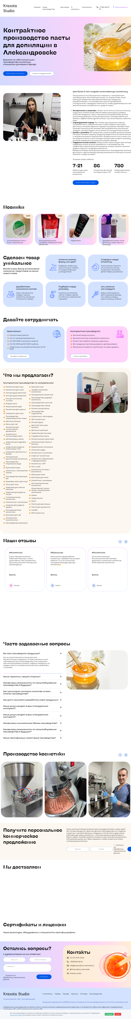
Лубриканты (37, 498)
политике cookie (16, 1015)
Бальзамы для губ (13, 515)
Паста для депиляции (40, 504)
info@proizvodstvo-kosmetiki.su (82, 966)
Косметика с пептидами (42, 416)
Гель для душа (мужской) (16, 396)
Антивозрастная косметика (13, 511)
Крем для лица (37, 387)
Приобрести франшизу (18, 356)
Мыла (33, 501)
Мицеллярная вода (14, 407)
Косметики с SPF (38, 464)
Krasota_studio (75, 973)
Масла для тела (38, 475)
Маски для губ (12, 424)
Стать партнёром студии (86, 182)
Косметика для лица (14, 387)
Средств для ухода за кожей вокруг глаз (15, 448)
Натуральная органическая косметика (16, 458)
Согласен (109, 1014)
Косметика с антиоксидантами (14, 435)
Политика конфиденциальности (95, 1002)
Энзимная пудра (38, 450)
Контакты (87, 7)
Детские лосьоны (13, 421)
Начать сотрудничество (42, 73)
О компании (75, 8)
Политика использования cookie (117, 1002)
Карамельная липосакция (42, 447)
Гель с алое (35, 467)
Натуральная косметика (42, 395)
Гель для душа (37, 422)
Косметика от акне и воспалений (40, 471)
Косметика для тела (15, 390)
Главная (37, 7)
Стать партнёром (80, 356)
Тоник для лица (12, 484)
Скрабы (34, 510)
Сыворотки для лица (14, 413)
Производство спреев (40, 406)
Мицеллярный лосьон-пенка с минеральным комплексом (40, 490)
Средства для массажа (41, 433)
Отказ (118, 1014)
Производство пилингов (41, 403)
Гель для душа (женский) (16, 393)
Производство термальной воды (13, 463)
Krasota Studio (10, 8)
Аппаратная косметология (12, 519)
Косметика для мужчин (16, 409)
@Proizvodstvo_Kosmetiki (80, 969)
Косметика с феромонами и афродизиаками (42, 460)
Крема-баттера (13, 468)
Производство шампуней (17, 523)
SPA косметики (37, 513)
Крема (34, 495)
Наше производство (48, 8)
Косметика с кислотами (41, 453)
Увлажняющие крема (15, 439)
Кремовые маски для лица (17, 481)
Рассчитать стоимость (15, 73)
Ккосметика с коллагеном (17, 502)
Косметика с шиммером (41, 480)
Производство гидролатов (37, 412)
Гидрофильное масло (40, 436)
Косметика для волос (40, 408)
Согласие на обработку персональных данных (120, 849)
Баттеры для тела (39, 477)
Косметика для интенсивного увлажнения (12, 429)
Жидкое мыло (11, 404)
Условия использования (77, 1002)
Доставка (65, 7)
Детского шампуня (39, 430)
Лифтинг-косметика (40, 456)
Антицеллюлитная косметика (39, 484)
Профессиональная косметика (39, 391)
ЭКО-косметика (38, 419)
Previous (120, 542)
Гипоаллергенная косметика (13, 498)
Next (126, 542)
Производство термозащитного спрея (16, 417)
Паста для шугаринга (40, 507)
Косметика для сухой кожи (42, 439)
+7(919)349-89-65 (76, 962)
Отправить (44, 976)
